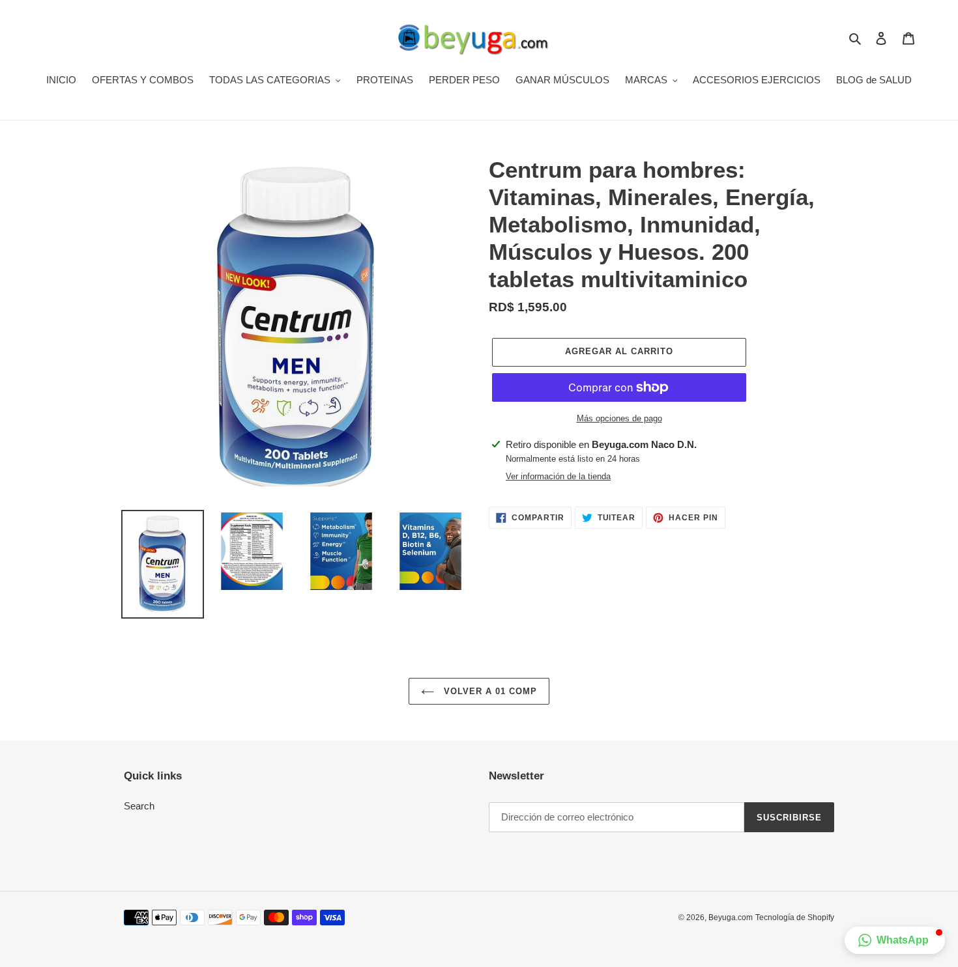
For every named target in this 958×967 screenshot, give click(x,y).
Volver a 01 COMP (489, 691)
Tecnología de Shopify (794, 917)
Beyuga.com (730, 917)
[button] (895, 940)
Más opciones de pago (619, 418)
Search (139, 805)
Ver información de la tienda (558, 476)
